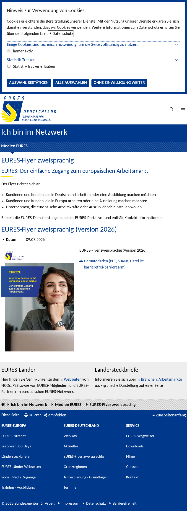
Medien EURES (14, 146)
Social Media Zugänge (18, 477)
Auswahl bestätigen (29, 83)
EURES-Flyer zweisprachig (112, 405)
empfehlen (57, 415)
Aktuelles (71, 446)
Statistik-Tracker (21, 60)
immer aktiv (23, 51)
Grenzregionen (75, 467)
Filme (130, 457)
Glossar (132, 467)
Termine (70, 488)
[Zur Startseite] (28, 109)
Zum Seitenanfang (171, 415)
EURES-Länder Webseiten (21, 467)
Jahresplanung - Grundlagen (86, 477)
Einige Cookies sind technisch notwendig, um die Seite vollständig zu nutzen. (72, 45)
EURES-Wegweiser (140, 436)
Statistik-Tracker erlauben (34, 67)
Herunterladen (111, 264)
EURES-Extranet (13, 436)
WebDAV (70, 436)
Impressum (70, 504)
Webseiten (72, 379)
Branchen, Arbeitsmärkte (161, 379)
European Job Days (16, 446)
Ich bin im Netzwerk (34, 133)
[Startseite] (3, 404)
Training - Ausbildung (18, 488)
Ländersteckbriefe (15, 457)
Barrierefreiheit (125, 504)
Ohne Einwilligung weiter (119, 83)
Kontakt (132, 477)
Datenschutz (62, 34)
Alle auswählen (71, 83)
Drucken (35, 415)
